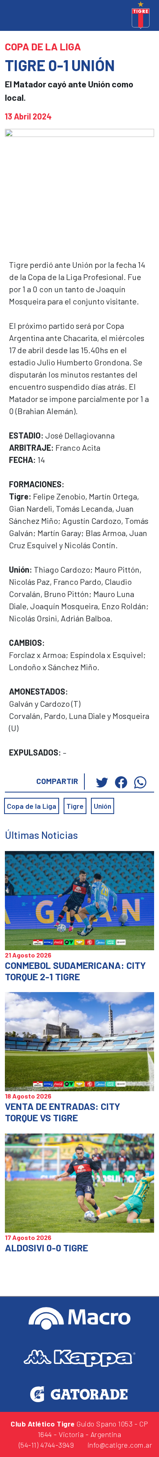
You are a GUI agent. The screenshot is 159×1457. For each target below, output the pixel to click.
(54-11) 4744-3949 (45, 1444)
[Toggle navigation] (12, 16)
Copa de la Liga (31, 805)
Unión (102, 805)
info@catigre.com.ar (119, 1444)
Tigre (75, 805)
